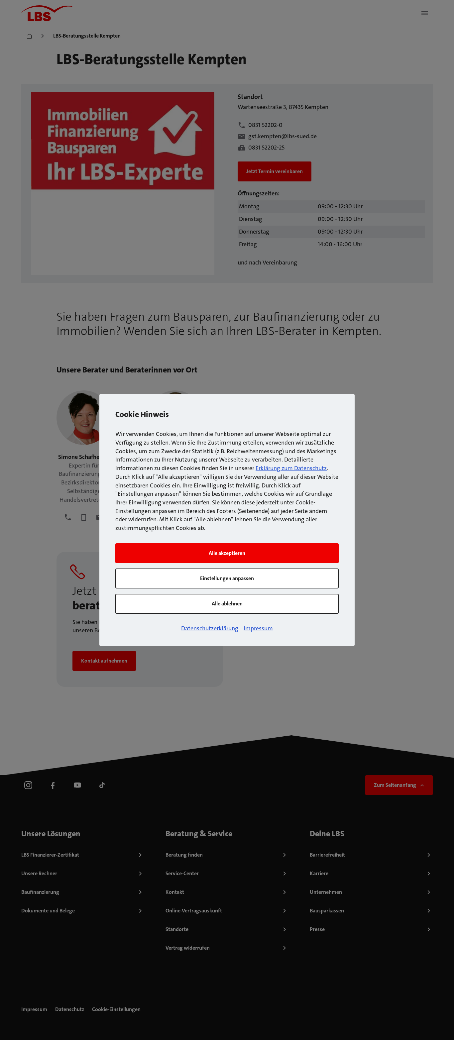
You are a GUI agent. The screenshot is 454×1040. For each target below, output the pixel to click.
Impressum (258, 628)
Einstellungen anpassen (227, 578)
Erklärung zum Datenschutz (291, 468)
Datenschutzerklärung (209, 628)
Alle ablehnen (227, 603)
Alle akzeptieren (227, 553)
